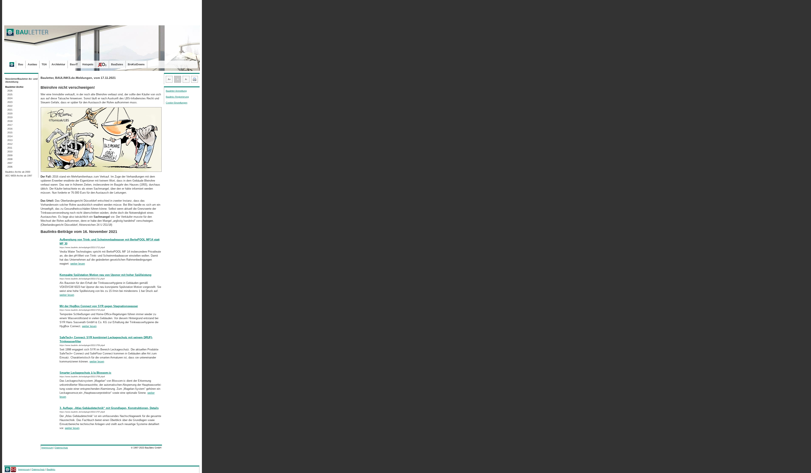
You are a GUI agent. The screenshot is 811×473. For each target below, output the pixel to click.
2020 (9, 113)
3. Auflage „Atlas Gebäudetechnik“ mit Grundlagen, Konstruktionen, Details (109, 408)
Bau (20, 64)
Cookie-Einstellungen (176, 102)
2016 (9, 128)
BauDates (117, 64)
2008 (9, 159)
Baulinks (51, 469)
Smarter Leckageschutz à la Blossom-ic (85, 372)
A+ (169, 79)
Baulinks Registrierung (177, 97)
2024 (9, 98)
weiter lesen (77, 263)
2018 (9, 121)
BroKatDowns (136, 64)
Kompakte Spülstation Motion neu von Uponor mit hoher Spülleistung (105, 274)
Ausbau (32, 64)
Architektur (58, 64)
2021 (9, 109)
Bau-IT (74, 64)
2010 (9, 151)
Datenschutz (61, 447)
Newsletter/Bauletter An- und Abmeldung (21, 80)
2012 (9, 144)
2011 (9, 147)
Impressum (47, 447)
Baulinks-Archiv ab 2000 (17, 172)
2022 (9, 106)
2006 (9, 166)
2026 (9, 90)
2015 (9, 132)
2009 (9, 155)
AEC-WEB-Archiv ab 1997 (18, 175)
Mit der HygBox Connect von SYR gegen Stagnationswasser (99, 306)
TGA (44, 64)
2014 (9, 136)
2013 (9, 140)
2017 (9, 125)
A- (186, 79)
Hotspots (87, 64)
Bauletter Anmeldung (176, 91)
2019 (9, 117)
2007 (9, 163)
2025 (9, 94)
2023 (9, 102)
